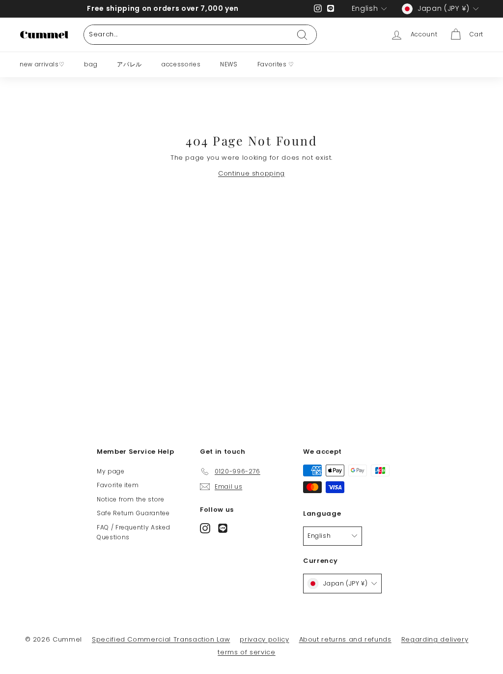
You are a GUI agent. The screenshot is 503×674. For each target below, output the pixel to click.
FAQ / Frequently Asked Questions (133, 532)
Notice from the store (131, 499)
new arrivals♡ (42, 64)
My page (111, 471)
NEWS (229, 64)
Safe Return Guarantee (133, 513)
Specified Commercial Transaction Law (161, 639)
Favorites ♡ (275, 64)
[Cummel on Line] (223, 528)
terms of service (246, 652)
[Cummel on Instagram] (205, 528)
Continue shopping (251, 173)
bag (90, 64)
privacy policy (264, 639)
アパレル (129, 64)
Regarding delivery (435, 639)
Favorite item (118, 485)
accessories (181, 64)
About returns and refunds (345, 639)
